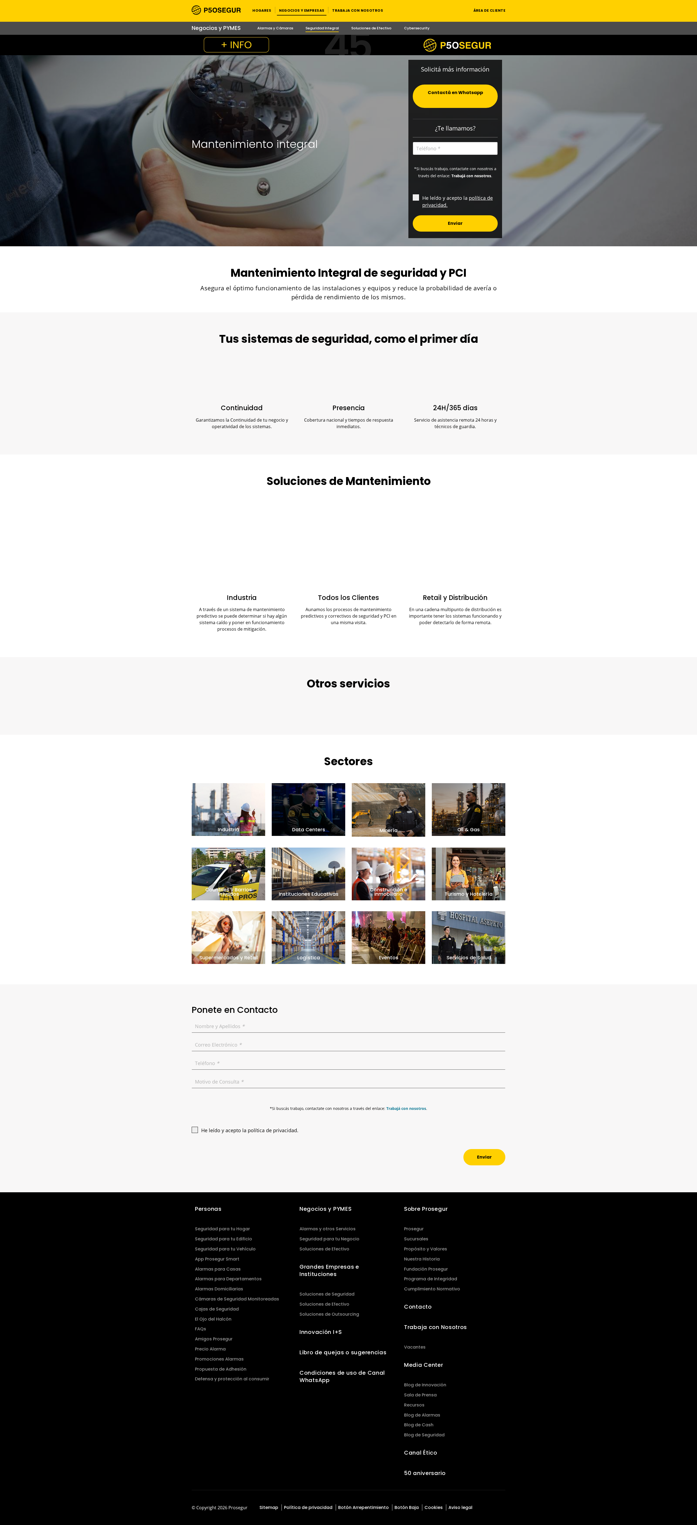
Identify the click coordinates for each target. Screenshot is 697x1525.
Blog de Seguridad (424, 1435)
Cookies (433, 1507)
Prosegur (414, 1229)
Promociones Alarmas (219, 1359)
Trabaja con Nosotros (435, 1327)
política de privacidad (272, 1130)
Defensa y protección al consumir (232, 1379)
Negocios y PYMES (325, 1209)
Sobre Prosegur (426, 1209)
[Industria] (228, 809)
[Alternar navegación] (459, 10)
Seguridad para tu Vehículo (225, 1249)
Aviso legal (460, 1507)
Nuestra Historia (422, 1259)
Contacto (418, 1307)
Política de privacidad (308, 1507)
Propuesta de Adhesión (220, 1369)
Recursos (414, 1405)
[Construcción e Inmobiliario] (388, 873)
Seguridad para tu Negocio (329, 1239)
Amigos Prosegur (214, 1339)
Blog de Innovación (425, 1385)
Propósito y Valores (425, 1249)
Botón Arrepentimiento (363, 1507)
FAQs (200, 1329)
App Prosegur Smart (217, 1259)
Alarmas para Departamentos (228, 1279)
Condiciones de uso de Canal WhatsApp (342, 1376)
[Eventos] (388, 937)
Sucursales (416, 1239)
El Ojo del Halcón (213, 1319)
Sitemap (268, 1507)
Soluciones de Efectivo (324, 1249)
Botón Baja (407, 1507)
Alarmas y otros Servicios (327, 1229)
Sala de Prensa (420, 1395)
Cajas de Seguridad (217, 1309)
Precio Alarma (210, 1349)
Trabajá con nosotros (406, 1108)
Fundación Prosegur (426, 1269)
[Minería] (388, 809)
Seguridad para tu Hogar (222, 1229)
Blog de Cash (418, 1425)
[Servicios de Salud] (468, 937)
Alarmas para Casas (218, 1269)
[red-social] (487, 1508)
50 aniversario (425, 1473)
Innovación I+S (320, 1332)
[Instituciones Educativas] (308, 873)
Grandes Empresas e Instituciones (329, 1270)
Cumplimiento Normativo (432, 1289)
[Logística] (308, 937)
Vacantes (415, 1347)
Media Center (423, 1365)
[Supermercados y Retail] (228, 937)
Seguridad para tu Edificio (223, 1239)
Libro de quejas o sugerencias (343, 1352)
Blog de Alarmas (422, 1415)
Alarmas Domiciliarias (219, 1289)
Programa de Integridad (430, 1279)
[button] (261, 10)
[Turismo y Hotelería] (468, 873)
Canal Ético (420, 1452)
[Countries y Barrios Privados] (228, 873)
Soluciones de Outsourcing (329, 1314)
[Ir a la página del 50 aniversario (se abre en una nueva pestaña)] (348, 45)
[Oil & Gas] (468, 809)
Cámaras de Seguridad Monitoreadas (237, 1299)
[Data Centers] (308, 809)
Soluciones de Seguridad (326, 1294)
